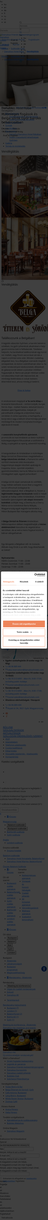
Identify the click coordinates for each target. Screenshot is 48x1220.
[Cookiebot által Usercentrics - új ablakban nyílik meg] (34, 574)
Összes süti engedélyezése (24, 624)
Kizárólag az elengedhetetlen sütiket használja (24, 641)
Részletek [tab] (24, 582)
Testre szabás (23, 632)
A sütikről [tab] (39, 582)
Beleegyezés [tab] (8, 582)
